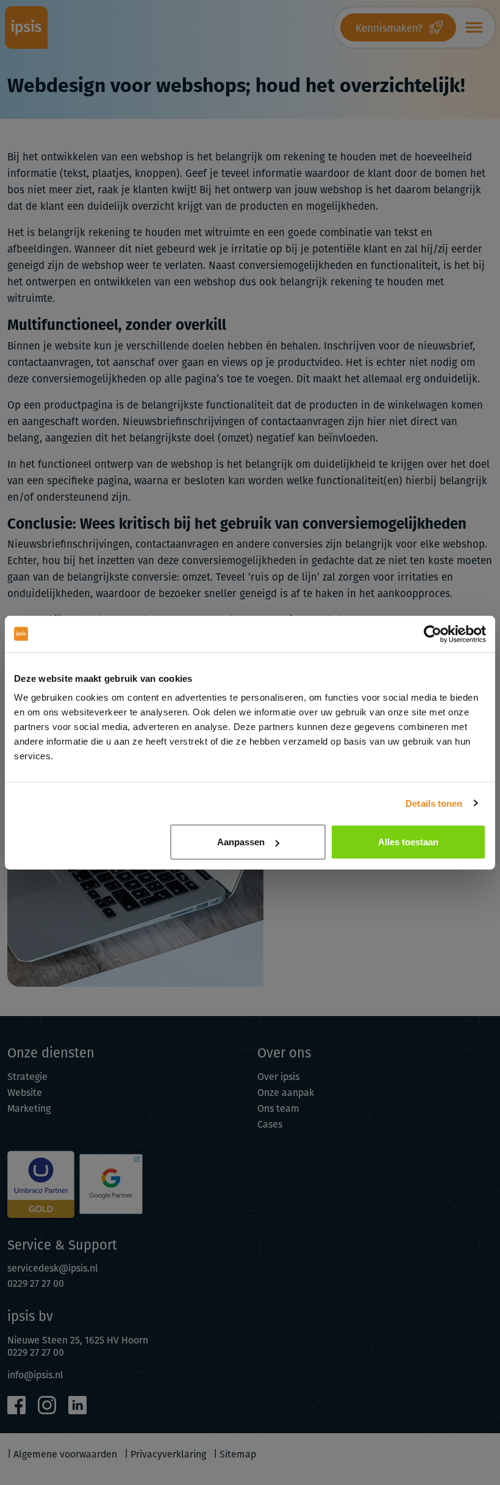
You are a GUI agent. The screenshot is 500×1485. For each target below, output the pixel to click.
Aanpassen (241, 842)
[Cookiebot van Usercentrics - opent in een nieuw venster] (432, 633)
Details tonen (433, 803)
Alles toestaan (408, 842)
